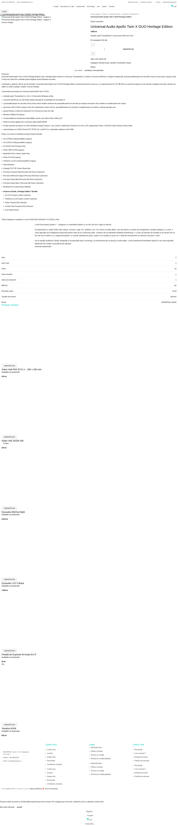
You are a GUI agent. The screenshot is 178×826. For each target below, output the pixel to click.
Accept (19, 807)
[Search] (167, 6)
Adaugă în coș (128, 49)
